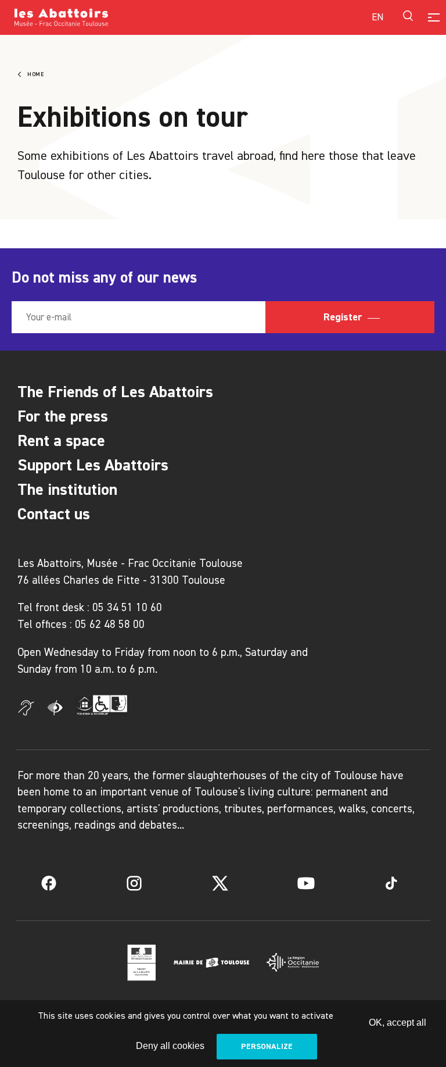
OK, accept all (397, 1022)
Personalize (267, 1046)
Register (344, 317)
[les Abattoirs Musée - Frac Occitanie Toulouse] (119, 17)
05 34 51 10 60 (127, 607)
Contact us (53, 513)
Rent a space (61, 440)
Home (35, 74)
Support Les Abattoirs (92, 465)
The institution (67, 489)
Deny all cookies (170, 1046)
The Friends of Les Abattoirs (115, 391)
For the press (62, 416)
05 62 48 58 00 (110, 624)
